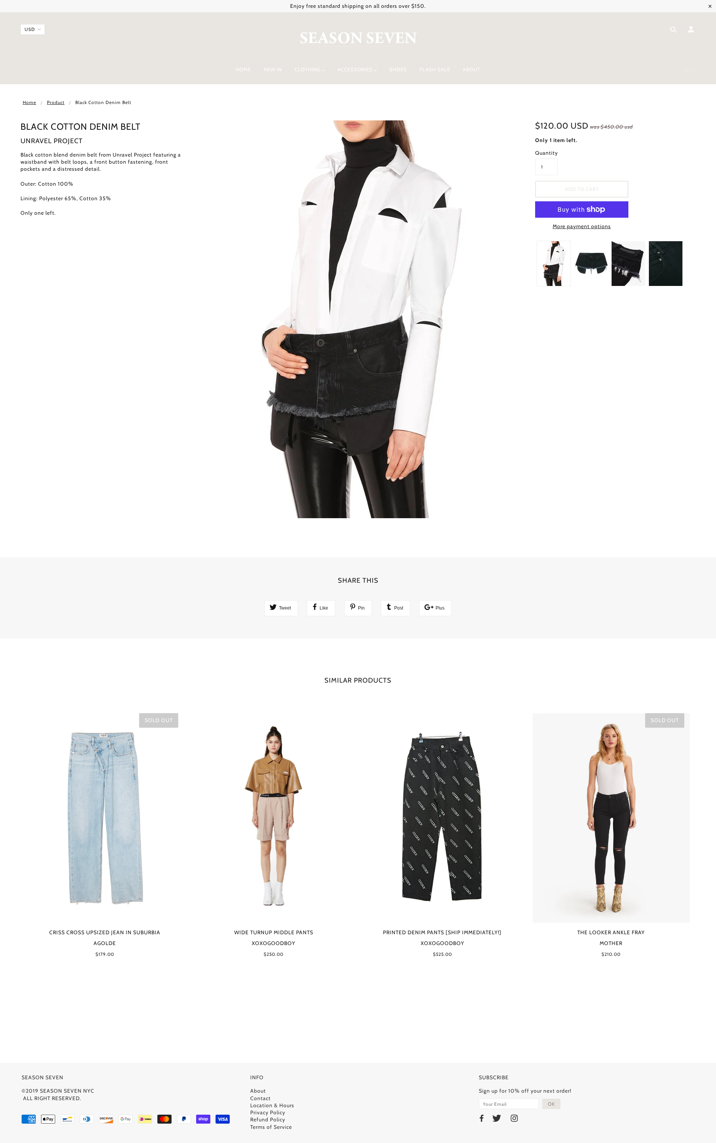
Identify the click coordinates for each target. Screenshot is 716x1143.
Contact (260, 1098)
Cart (688, 70)
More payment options (582, 226)
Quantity (546, 152)
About (258, 1090)
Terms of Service (271, 1127)
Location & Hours (272, 1105)
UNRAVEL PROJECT (52, 141)
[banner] (358, 38)
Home (29, 102)
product (56, 102)
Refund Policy (267, 1119)
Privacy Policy (267, 1112)
